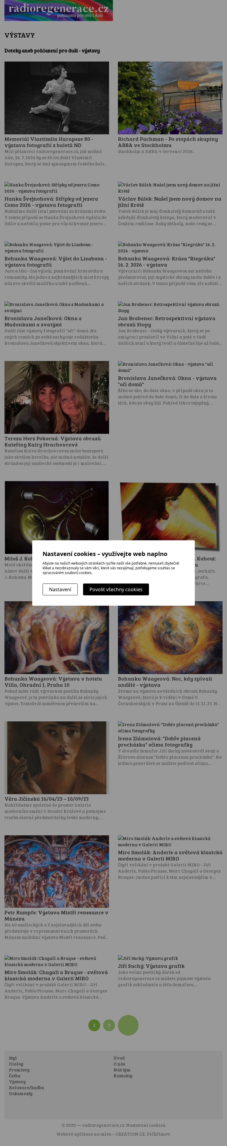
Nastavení (60, 589)
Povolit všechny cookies (116, 589)
